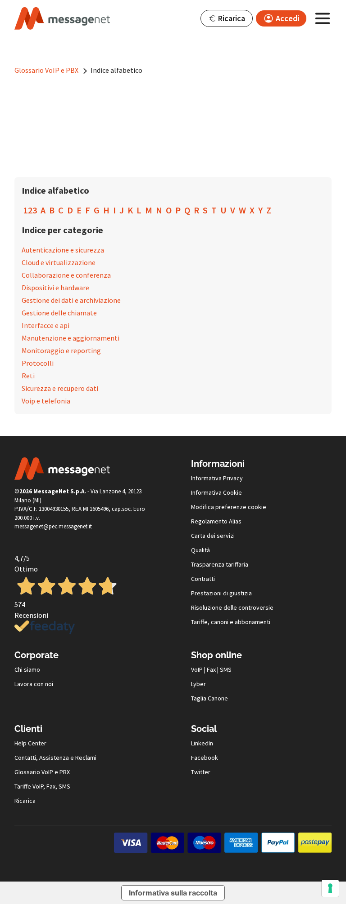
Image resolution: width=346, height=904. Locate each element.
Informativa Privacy (217, 478)
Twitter (200, 772)
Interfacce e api (45, 325)
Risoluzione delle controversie (232, 607)
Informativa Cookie (216, 492)
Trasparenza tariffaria (219, 564)
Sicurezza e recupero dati (60, 388)
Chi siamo (27, 669)
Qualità (200, 550)
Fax (211, 669)
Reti (28, 375)
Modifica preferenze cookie (228, 507)
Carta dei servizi (213, 536)
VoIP (197, 669)
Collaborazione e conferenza (66, 274)
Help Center (30, 743)
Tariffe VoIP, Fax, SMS (42, 786)
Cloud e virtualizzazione (59, 262)
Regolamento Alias (216, 521)
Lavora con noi (33, 684)
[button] (226, 18)
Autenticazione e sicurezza (63, 249)
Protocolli (38, 363)
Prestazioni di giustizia (221, 593)
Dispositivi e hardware (55, 287)
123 (30, 210)
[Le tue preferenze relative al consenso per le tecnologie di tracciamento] (330, 888)
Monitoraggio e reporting (61, 350)
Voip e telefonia (46, 400)
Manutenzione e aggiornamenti (70, 337)
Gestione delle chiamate (59, 312)
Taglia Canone (209, 698)
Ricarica (25, 801)
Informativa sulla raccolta (173, 892)
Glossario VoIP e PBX (47, 70)
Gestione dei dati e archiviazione (71, 300)
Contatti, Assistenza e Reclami (55, 757)
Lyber (198, 684)
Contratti (203, 579)
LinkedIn (202, 743)
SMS (226, 669)
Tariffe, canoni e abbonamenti (230, 622)
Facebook (204, 757)
